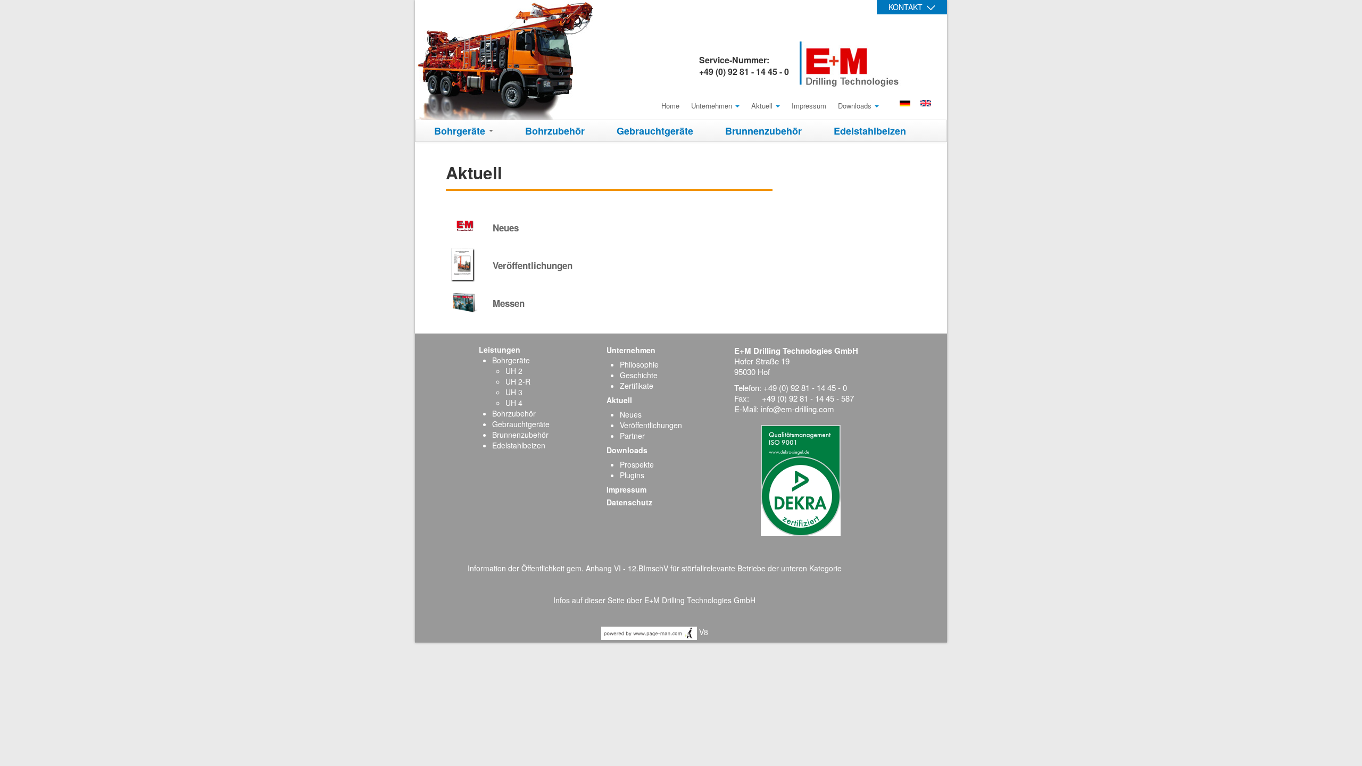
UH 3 (513, 392)
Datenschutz (629, 502)
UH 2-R (517, 381)
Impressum (809, 106)
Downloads (856, 106)
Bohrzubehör (555, 131)
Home (670, 106)
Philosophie (639, 364)
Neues (631, 414)
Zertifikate (636, 385)
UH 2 (513, 370)
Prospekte (637, 464)
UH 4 (513, 402)
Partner (632, 435)
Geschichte (639, 375)
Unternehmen (712, 106)
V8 (702, 632)
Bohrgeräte (461, 131)
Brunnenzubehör (763, 131)
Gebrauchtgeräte (655, 131)
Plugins (632, 475)
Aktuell (763, 106)
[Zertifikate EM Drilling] (801, 479)
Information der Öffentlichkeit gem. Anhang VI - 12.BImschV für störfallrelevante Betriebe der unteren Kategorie (655, 568)
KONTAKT (905, 7)
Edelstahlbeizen (870, 131)
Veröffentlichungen (651, 425)
